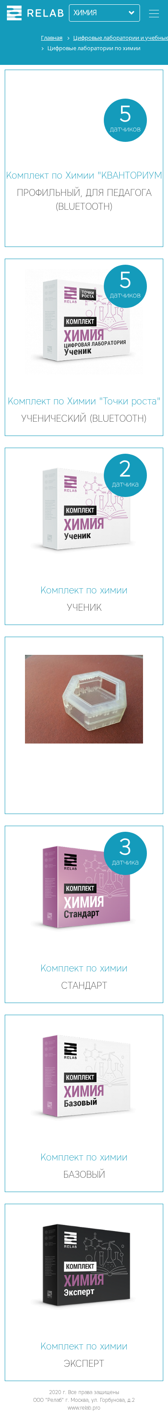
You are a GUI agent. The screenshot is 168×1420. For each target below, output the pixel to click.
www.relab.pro (84, 1407)
